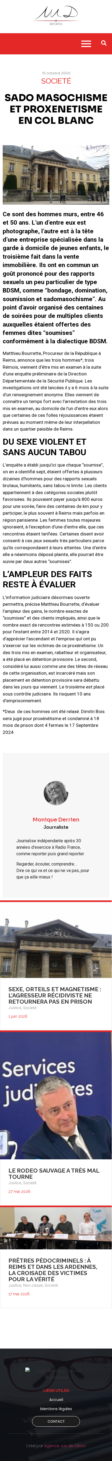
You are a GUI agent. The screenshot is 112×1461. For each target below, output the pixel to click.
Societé (29, 1007)
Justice (15, 1007)
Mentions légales (56, 1409)
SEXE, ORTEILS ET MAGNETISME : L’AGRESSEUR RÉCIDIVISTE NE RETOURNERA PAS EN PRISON (54, 995)
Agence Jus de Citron (65, 1446)
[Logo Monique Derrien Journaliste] (56, 1373)
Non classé (33, 1285)
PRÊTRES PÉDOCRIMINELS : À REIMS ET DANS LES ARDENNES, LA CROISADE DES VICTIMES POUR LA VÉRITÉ (52, 1269)
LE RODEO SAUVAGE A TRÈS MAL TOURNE (53, 1173)
